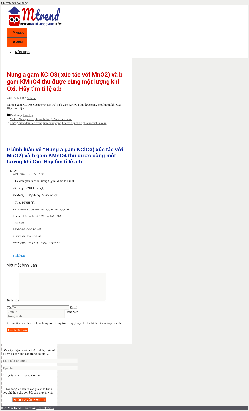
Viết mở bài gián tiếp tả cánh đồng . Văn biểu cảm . (41, 119)
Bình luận (19, 255)
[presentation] (25, 188)
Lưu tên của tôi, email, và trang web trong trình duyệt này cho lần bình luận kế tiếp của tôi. (66, 323)
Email (73, 307)
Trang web (71, 312)
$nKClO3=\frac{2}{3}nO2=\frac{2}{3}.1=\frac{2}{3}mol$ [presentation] (41, 209)
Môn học (22, 52)
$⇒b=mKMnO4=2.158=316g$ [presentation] (27, 236)
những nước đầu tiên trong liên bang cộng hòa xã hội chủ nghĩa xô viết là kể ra (58, 123)
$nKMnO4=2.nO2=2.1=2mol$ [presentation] (27, 229)
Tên (9, 307)
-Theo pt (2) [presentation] (18, 222)
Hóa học (28, 115)
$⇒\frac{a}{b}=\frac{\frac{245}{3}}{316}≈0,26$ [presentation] (36, 242)
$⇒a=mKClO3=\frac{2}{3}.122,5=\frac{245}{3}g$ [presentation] (37, 216)
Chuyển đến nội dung (14, 3)
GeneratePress (45, 408)
